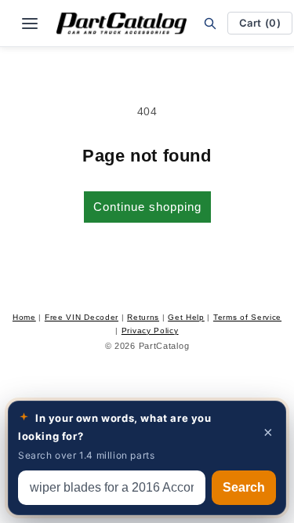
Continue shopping (147, 206)
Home (24, 317)
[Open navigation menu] (30, 23)
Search (244, 487)
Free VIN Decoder (81, 317)
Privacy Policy (150, 330)
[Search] (210, 23)
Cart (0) (260, 22)
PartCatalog (164, 345)
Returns (143, 317)
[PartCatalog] (121, 23)
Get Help (186, 317)
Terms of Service (247, 317)
